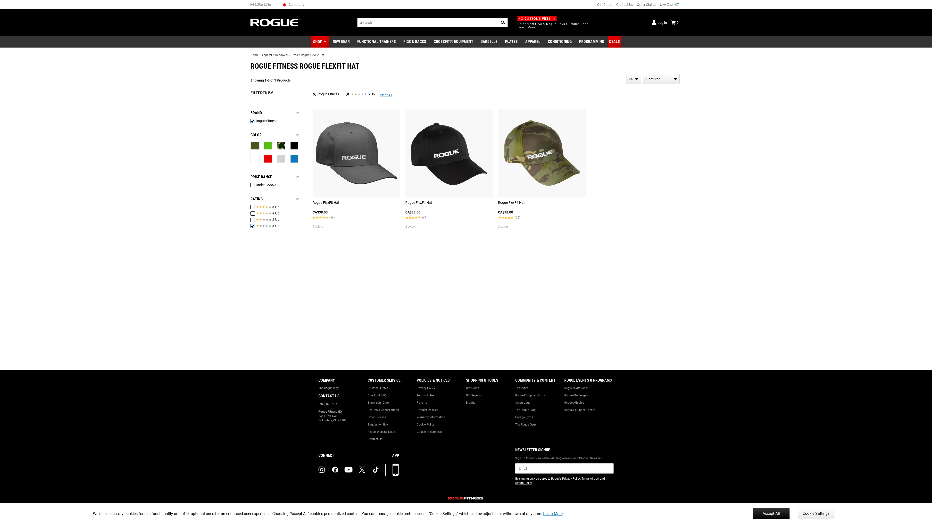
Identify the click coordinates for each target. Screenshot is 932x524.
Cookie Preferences (429, 432)
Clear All (386, 95)
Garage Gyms (524, 417)
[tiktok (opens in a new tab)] (376, 470)
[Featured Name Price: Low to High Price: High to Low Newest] (661, 79)
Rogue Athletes (574, 402)
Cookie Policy (425, 424)
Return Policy (524, 483)
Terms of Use (425, 395)
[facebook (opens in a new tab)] (335, 470)
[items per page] (633, 79)
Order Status (646, 5)
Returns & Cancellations (383, 410)
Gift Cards (604, 5)
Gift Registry (474, 395)
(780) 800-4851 (328, 404)
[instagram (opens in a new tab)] (322, 470)
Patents (422, 402)
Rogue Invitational (576, 388)
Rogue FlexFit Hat (312, 55)
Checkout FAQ (377, 395)
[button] (503, 22)
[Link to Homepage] (275, 22)
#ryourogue (522, 402)
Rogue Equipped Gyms (530, 395)
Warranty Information (431, 417)
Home (254, 55)
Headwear (281, 55)
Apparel (267, 55)
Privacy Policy (426, 388)
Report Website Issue (381, 432)
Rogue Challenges (576, 395)
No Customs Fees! (535, 18)
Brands (470, 402)
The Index (521, 388)
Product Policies (427, 410)
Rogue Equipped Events (579, 410)
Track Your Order (379, 402)
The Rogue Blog (525, 410)
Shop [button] (317, 42)
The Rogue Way (328, 388)
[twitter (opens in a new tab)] (362, 470)
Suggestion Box (378, 424)
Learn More (553, 513)
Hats (294, 55)
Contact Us (624, 5)
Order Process (377, 417)
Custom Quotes (378, 388)
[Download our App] (396, 470)
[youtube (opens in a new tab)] (348, 470)
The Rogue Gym (525, 424)
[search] (432, 22)
